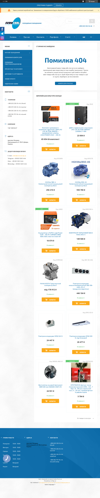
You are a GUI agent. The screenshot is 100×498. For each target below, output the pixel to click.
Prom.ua (59, 479)
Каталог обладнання (12, 52)
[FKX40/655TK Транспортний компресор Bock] (50, 271)
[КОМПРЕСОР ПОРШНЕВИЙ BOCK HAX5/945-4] (81, 220)
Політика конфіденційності (62, 482)
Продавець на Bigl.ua (50, 480)
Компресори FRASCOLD (65, 83)
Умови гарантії (10, 79)
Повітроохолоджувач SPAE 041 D (50, 336)
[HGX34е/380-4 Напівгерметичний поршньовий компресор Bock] (50, 169)
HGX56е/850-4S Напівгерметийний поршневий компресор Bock (80, 184)
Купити (52, 149)
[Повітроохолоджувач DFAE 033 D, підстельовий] (81, 324)
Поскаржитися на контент (46, 482)
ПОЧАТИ (59, 5)
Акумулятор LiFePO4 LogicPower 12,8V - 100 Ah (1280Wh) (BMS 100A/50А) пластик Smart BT (50, 234)
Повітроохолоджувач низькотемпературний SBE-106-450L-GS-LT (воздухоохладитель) (81, 286)
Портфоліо (54, 37)
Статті (67, 37)
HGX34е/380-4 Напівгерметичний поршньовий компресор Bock (50, 184)
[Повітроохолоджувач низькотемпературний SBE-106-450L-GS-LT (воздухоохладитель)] (81, 271)
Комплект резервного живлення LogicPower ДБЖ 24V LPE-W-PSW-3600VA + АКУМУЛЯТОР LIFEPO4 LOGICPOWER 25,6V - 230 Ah (50, 131)
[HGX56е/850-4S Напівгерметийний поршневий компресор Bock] (81, 169)
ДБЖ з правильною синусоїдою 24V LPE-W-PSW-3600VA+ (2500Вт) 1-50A (81, 129)
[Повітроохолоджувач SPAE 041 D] (50, 324)
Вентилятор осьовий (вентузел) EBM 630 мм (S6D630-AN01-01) (50, 386)
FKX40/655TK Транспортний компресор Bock (50, 284)
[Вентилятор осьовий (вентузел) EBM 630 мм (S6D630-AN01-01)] (50, 372)
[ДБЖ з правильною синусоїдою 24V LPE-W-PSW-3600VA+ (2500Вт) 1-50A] (81, 115)
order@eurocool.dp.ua (19, 155)
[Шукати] (92, 21)
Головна (13, 37)
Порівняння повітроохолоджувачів (13, 63)
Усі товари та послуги (84, 418)
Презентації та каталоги (13, 69)
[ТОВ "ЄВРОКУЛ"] (13, 28)
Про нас (27, 37)
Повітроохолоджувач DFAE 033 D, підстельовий (80, 337)
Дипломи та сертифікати (14, 74)
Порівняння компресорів (13, 57)
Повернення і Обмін (11, 84)
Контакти (40, 37)
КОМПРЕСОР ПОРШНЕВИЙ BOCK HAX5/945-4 (81, 233)
